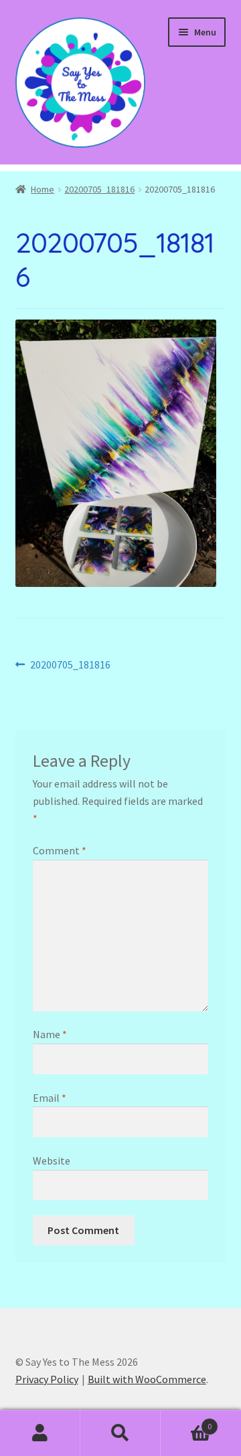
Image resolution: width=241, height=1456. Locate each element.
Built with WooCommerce (147, 1379)
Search (120, 1433)
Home (42, 189)
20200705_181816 (99, 189)
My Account (40, 1433)
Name (50, 1034)
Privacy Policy (46, 1379)
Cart (186, 1421)
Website (51, 1160)
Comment (59, 850)
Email (49, 1097)
